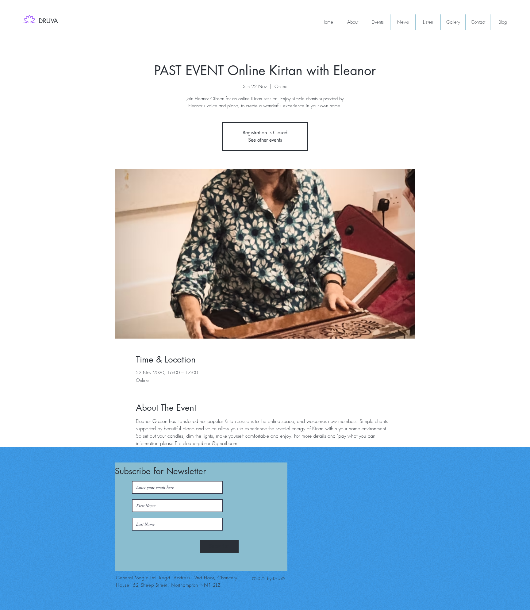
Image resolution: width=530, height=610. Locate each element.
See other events (265, 140)
